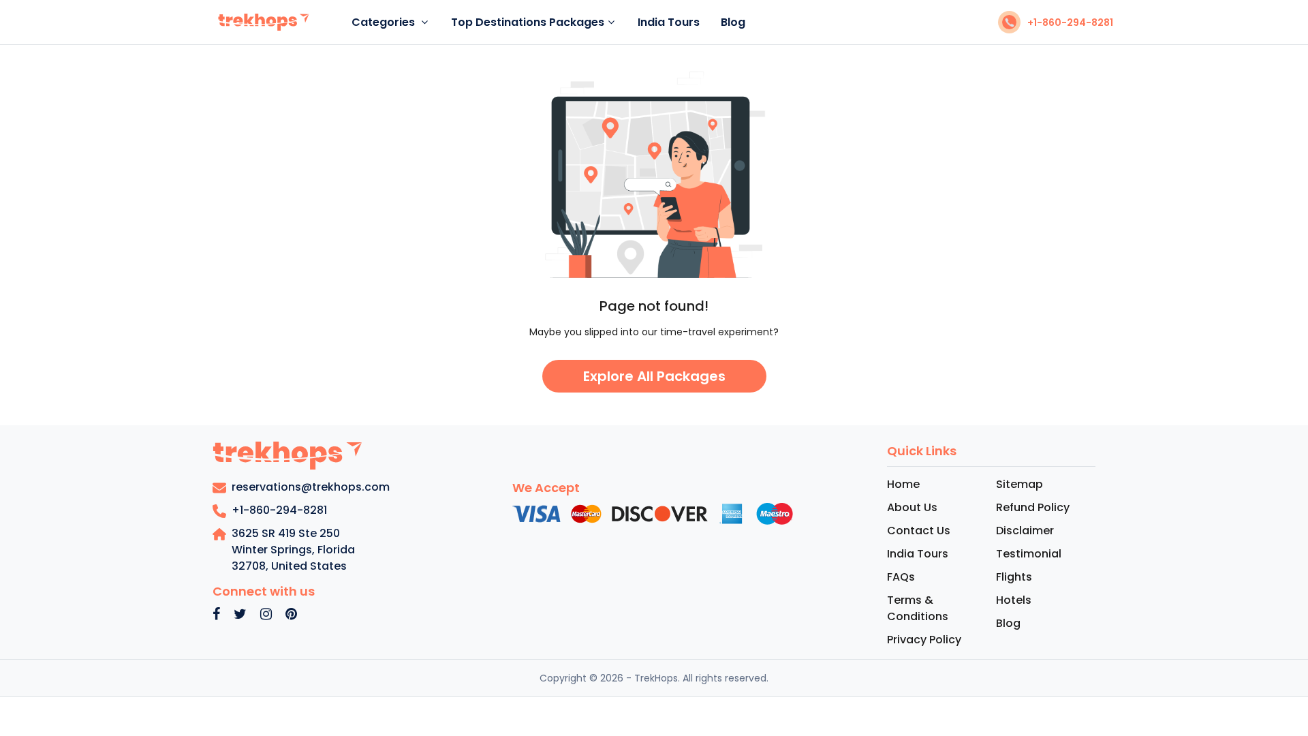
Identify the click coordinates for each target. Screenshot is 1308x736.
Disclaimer (1025, 530)
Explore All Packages (654, 376)
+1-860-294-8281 (1070, 22)
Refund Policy (1033, 507)
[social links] (216, 615)
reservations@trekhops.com (311, 487)
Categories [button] (385, 22)
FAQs (901, 577)
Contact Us (918, 530)
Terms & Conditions (917, 608)
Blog (733, 22)
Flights (1014, 577)
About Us (912, 507)
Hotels (1013, 600)
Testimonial (1028, 554)
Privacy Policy (924, 639)
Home (903, 484)
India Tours (669, 22)
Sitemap (1019, 484)
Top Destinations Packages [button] (527, 22)
